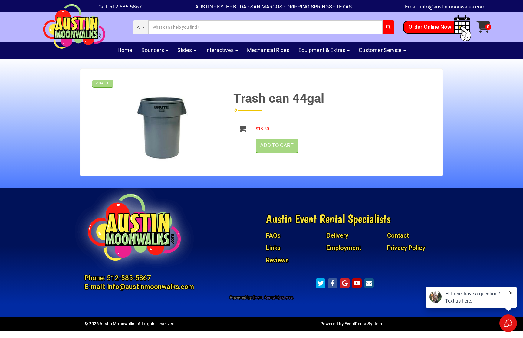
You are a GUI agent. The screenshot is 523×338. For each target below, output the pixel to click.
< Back (102, 83)
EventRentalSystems (364, 323)
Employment (344, 247)
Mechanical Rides (268, 50)
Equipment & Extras (322, 50)
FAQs (273, 235)
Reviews (277, 260)
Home (124, 50)
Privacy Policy (406, 247)
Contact (398, 235)
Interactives (220, 50)
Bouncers (153, 50)
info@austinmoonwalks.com (452, 7)
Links (273, 247)
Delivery (337, 235)
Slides (185, 50)
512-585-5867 (129, 278)
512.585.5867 (125, 7)
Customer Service (381, 50)
